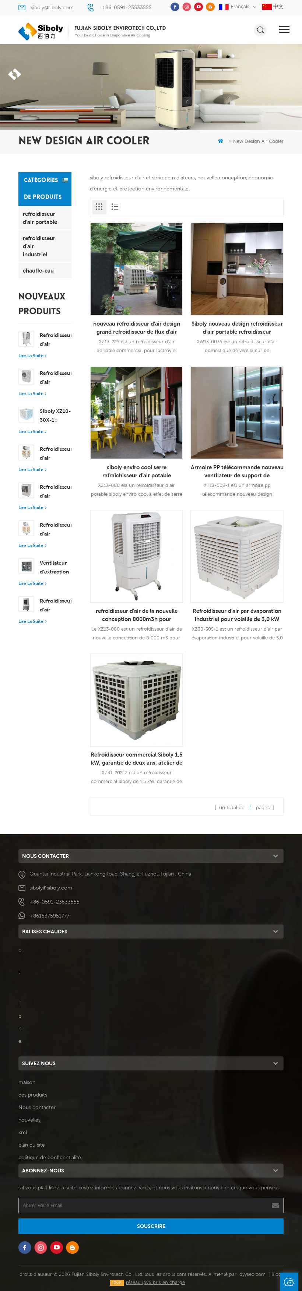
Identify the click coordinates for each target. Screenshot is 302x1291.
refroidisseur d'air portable (40, 217)
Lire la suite (30, 355)
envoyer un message (289, 1282)
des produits (32, 1095)
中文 (278, 6)
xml (22, 1132)
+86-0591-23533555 (127, 7)
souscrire (151, 1226)
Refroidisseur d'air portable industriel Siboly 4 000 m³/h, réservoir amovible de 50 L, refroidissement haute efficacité (55, 606)
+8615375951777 (49, 916)
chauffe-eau (38, 270)
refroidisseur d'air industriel (39, 246)
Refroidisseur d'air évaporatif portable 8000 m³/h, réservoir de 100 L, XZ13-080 (55, 340)
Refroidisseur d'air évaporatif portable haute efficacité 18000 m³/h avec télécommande (55, 492)
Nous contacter (37, 1107)
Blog (276, 1274)
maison (26, 1082)
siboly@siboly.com (52, 7)
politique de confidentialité (49, 1157)
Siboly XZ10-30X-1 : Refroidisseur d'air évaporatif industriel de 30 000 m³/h (55, 416)
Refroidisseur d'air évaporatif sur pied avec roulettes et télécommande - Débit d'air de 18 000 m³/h (55, 530)
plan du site (31, 1145)
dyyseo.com (252, 1274)
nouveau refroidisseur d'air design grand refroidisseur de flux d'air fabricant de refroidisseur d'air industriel (136, 328)
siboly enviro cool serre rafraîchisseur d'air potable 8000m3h (136, 471)
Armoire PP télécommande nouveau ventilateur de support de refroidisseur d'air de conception (237, 471)
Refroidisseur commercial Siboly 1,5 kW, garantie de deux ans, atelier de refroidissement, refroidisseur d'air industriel (137, 758)
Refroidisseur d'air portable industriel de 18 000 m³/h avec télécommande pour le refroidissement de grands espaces (55, 454)
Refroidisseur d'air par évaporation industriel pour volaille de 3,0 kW (237, 614)
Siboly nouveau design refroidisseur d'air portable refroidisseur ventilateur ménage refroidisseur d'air (237, 328)
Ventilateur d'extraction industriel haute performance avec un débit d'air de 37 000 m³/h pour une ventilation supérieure (55, 568)
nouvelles (29, 1120)
